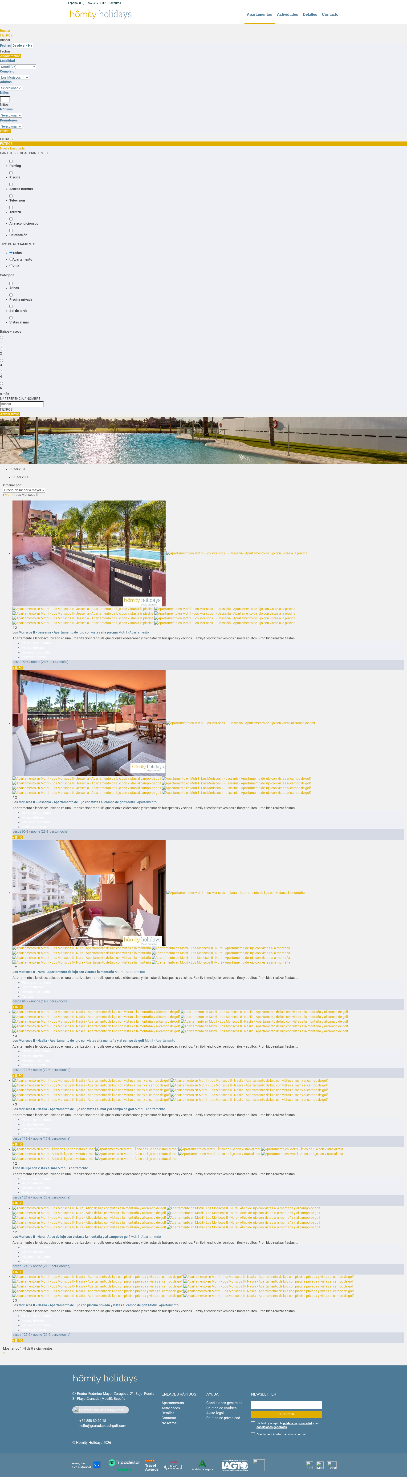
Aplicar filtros (10, 414)
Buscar (5, 30)
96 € (25, 1001)
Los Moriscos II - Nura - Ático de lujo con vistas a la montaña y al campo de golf (71, 1237)
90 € (25, 662)
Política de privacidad (223, 1418)
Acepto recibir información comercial (280, 1434)
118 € (26, 1138)
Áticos (14, 288)
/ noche (34, 662)
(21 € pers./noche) (56, 1266)
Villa (15, 266)
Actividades (287, 14)
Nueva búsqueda (12, 148)
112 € (26, 1070)
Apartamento (22, 259)
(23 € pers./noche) (55, 662)
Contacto (330, 14)
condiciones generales (271, 1427)
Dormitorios (9, 120)
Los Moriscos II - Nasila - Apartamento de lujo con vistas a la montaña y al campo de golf (78, 1040)
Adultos (6, 82)
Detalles (310, 14)
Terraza (15, 212)
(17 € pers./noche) (56, 1138)
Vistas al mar (19, 322)
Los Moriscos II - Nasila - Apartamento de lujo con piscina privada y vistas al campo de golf (79, 1305)
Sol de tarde (18, 311)
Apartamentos (259, 14)
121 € (26, 1197)
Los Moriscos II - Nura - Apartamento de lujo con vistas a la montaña (63, 972)
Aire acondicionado (23, 223)
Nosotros (169, 1423)
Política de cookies (221, 1408)
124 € (26, 1266)
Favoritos (115, 3)
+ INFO (17, 668)
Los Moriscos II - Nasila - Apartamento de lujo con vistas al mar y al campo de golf (73, 1109)
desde (16, 662)
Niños (4, 92)
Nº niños (6, 109)
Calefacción (18, 235)
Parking (15, 166)
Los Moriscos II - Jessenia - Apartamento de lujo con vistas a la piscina (65, 632)
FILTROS (6, 35)
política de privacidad (297, 1423)
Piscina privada (21, 299)
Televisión (17, 200)
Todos (17, 253)
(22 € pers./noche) (56, 1070)
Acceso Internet (21, 189)
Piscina (14, 177)
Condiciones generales (224, 1403)
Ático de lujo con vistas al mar (34, 1168)
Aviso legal (215, 1413)
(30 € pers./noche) (56, 1197)
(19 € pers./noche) (55, 1001)
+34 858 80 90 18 (92, 1421)
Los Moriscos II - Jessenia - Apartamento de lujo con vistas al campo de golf (69, 802)
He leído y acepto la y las (287, 1425)
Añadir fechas (10, 56)
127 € (26, 1334)
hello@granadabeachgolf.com (102, 1426)
